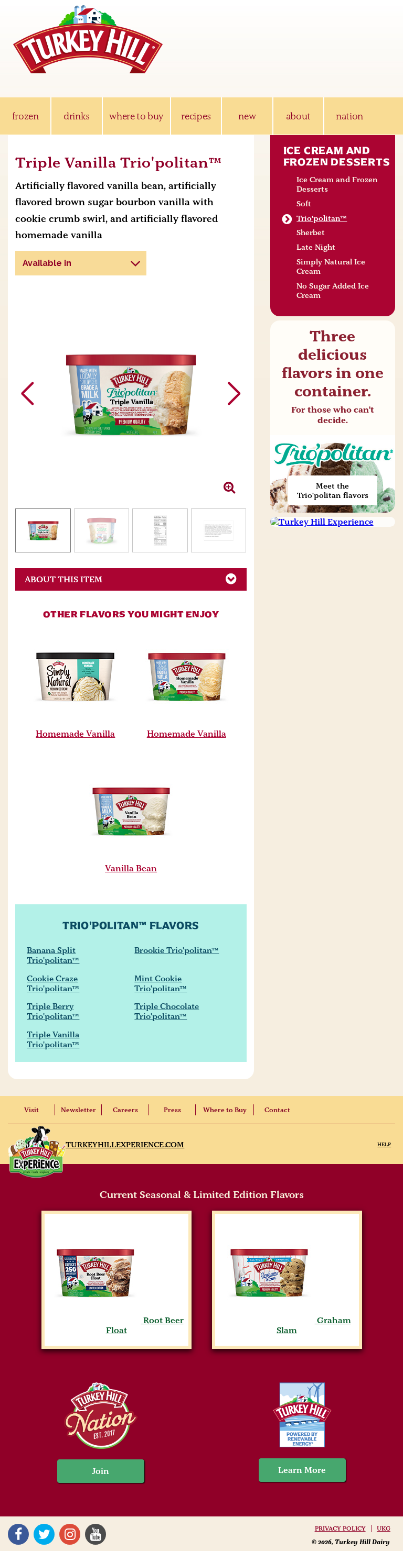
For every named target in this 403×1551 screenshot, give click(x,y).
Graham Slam (314, 1325)
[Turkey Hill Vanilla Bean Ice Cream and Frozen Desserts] (131, 856)
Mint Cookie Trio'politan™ (160, 983)
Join (100, 1471)
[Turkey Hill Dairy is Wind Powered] (302, 1416)
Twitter (45, 1534)
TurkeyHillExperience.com (125, 1144)
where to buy (136, 115)
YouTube (97, 1534)
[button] (234, 393)
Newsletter (78, 1110)
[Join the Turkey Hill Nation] (100, 1446)
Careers (125, 1110)
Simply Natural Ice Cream (330, 266)
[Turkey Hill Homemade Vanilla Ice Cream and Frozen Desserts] (186, 721)
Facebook (19, 1534)
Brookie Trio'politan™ (176, 950)
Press (172, 1110)
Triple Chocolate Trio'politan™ (166, 1011)
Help (384, 1144)
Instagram (71, 1534)
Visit (31, 1110)
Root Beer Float (145, 1325)
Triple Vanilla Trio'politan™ (53, 1039)
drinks (76, 115)
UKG (383, 1528)
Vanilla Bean (131, 868)
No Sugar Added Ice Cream (332, 290)
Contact (277, 1110)
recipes (196, 115)
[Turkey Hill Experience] (332, 522)
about (298, 115)
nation (349, 115)
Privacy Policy (340, 1528)
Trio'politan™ (321, 218)
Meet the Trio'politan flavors (332, 490)
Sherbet (310, 232)
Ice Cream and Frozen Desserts (336, 156)
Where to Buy (225, 1110)
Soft (303, 203)
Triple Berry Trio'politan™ (53, 1011)
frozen (25, 115)
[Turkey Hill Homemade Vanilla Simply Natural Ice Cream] (75, 721)
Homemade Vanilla (75, 733)
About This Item (63, 579)
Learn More (302, 1470)
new (247, 115)
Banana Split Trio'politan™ (53, 955)
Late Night (315, 247)
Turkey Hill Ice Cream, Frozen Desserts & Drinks (88, 39)
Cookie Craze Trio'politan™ (53, 983)
